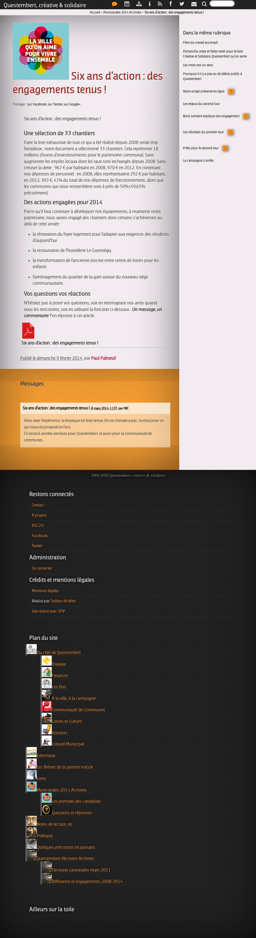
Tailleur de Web (63, 601)
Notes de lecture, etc (55, 824)
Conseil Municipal (68, 744)
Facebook (40, 536)
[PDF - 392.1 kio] (28, 337)
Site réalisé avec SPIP (48, 611)
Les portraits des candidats (76, 801)
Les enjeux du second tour (201, 104)
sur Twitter (55, 104)
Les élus (59, 686)
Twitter (37, 546)
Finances (60, 675)
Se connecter (42, 568)
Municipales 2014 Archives (122, 12)
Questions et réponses (72, 812)
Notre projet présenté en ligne (203, 91)
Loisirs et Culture (67, 721)
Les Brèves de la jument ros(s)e (65, 767)
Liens (41, 778)
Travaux (59, 664)
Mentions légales (45, 591)
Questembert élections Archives (65, 858)
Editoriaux (46, 755)
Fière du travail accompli (200, 42)
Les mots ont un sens (198, 65)
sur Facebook (36, 104)
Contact (38, 505)
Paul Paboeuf (103, 358)
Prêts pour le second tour (201, 148)
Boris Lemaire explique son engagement (211, 116)
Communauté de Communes (78, 709)
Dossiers (59, 732)
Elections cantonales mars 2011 (81, 870)
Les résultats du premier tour (203, 132)
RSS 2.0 (38, 525)
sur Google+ (72, 104)
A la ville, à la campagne (74, 698)
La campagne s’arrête (198, 160)
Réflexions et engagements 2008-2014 (87, 881)
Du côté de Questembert (59, 652)
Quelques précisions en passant (66, 847)
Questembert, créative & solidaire (45, 5)
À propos (39, 515)
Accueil (95, 12)
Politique (45, 835)
